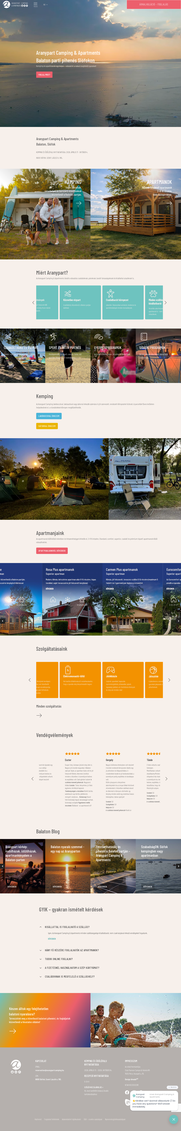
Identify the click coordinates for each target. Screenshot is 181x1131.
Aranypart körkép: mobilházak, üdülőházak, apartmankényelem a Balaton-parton (20, 853)
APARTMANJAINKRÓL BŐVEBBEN (51, 550)
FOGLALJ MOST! (44, 74)
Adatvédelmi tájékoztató (71, 1119)
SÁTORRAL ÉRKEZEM (47, 426)
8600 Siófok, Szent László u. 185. (48, 1079)
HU (44, 4)
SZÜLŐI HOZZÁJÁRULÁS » (93, 1087)
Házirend (38, 1119)
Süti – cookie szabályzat (93, 1119)
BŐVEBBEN (12, 886)
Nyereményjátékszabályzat (115, 1119)
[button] (33, 302)
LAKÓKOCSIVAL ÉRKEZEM (48, 416)
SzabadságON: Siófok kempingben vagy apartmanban (154, 850)
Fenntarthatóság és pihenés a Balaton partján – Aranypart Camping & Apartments (113, 853)
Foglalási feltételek (51, 1119)
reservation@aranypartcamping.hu (49, 1070)
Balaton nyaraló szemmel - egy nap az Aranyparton (67, 848)
